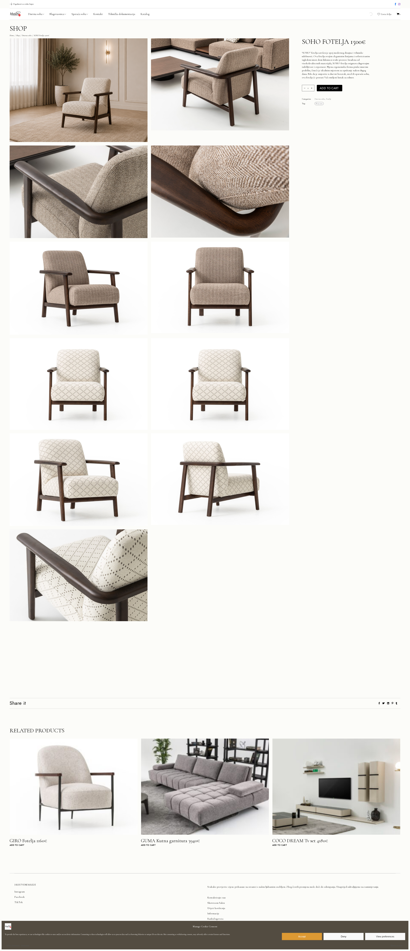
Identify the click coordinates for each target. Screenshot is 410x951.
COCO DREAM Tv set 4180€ (300, 841)
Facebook (19, 897)
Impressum (25, 945)
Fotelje (328, 99)
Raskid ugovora (215, 918)
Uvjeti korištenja (216, 908)
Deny (343, 936)
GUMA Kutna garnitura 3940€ (170, 841)
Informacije (213, 913)
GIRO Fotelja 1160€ (28, 841)
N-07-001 (319, 103)
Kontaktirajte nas (216, 897)
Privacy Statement (13, 945)
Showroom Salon (216, 902)
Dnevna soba (320, 99)
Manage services (396, 945)
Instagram (19, 891)
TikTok (18, 902)
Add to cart (329, 88)
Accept (302, 936)
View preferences (385, 936)
